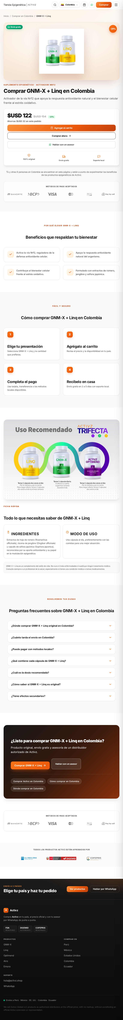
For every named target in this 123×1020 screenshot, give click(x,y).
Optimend (9, 955)
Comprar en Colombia (22, 16)
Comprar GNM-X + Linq (28, 765)
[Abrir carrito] (84, 5)
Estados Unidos (72, 955)
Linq (6, 950)
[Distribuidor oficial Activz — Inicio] (20, 4)
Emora (7, 966)
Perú (66, 944)
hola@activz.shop (13, 980)
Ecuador (68, 966)
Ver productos (77, 889)
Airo (6, 961)
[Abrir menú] (116, 5)
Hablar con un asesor (63, 144)
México (68, 950)
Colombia (69, 961)
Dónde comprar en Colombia (28, 788)
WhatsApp (9, 986)
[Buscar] (55, 5)
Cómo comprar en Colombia (64, 781)
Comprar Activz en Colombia (28, 781)
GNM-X (7, 944)
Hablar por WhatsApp (104, 889)
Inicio (6, 16)
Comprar (104, 4)
